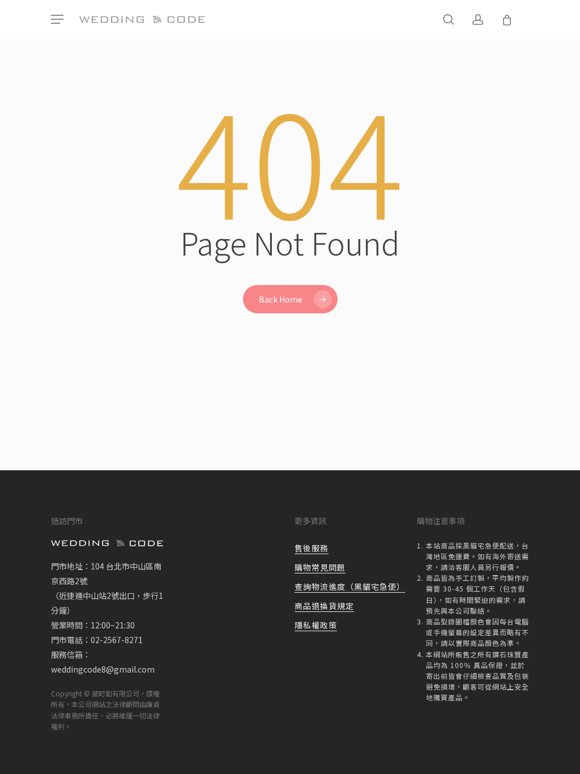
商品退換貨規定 (324, 605)
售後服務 (312, 548)
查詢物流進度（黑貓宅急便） (350, 586)
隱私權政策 (316, 625)
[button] (57, 19)
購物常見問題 (320, 567)
